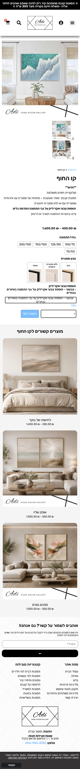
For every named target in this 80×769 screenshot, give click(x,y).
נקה (73, 305)
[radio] (70, 244)
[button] (72, 23)
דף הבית (72, 169)
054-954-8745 (35, 743)
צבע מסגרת (68, 258)
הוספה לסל (30, 313)
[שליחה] (40, 653)
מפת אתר (71, 664)
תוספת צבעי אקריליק (62, 286)
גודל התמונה (67, 237)
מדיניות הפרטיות (17, 757)
